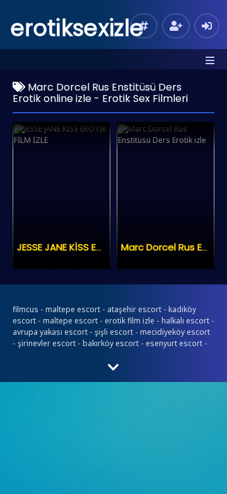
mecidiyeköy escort (175, 332)
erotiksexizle (77, 28)
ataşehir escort (134, 309)
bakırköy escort (111, 343)
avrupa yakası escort (50, 332)
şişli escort (114, 332)
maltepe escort (72, 309)
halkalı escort (185, 320)
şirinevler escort (47, 343)
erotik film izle (129, 320)
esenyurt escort (174, 343)
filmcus (25, 309)
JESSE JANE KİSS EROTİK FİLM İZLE (90, 247)
